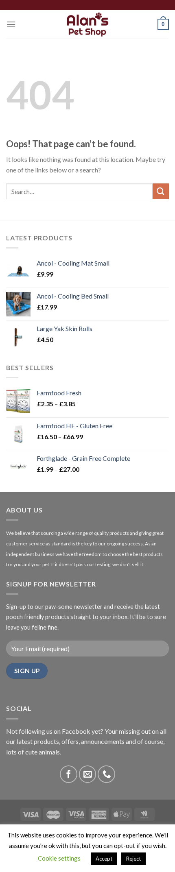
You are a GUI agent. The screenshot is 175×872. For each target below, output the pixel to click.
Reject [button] (133, 858)
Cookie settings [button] (59, 858)
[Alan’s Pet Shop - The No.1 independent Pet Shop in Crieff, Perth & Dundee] (87, 24)
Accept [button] (104, 858)
